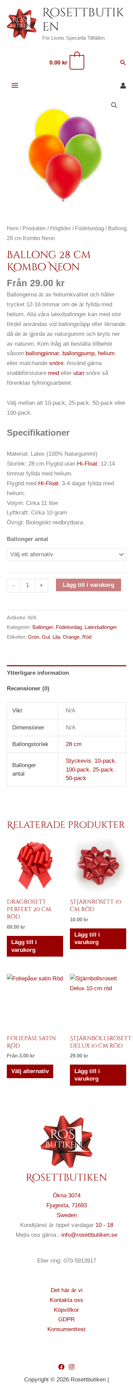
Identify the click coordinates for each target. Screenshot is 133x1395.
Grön (33, 637)
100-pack (77, 769)
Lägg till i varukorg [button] (24, 946)
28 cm (74, 744)
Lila (56, 637)
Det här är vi (67, 1290)
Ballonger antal (27, 539)
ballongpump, (79, 353)
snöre (56, 363)
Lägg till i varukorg (88, 585)
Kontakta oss (66, 1300)
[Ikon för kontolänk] (123, 86)
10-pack (104, 761)
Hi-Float (87, 463)
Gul (46, 637)
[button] (123, 62)
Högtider (60, 228)
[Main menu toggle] (15, 86)
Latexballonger (101, 627)
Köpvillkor (66, 1310)
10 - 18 (104, 1225)
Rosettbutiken (83, 20)
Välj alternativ (30, 1071)
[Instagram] (72, 1367)
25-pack (103, 769)
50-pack (76, 778)
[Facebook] (61, 1367)
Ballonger (42, 627)
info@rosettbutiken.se (89, 1235)
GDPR (66, 1319)
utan (78, 373)
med (53, 373)
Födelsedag (89, 228)
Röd (86, 637)
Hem (12, 228)
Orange (71, 637)
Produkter (34, 228)
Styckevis (78, 761)
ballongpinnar (42, 353)
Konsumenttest (66, 1329)
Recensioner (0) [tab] (28, 688)
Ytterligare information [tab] (38, 673)
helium (106, 353)
